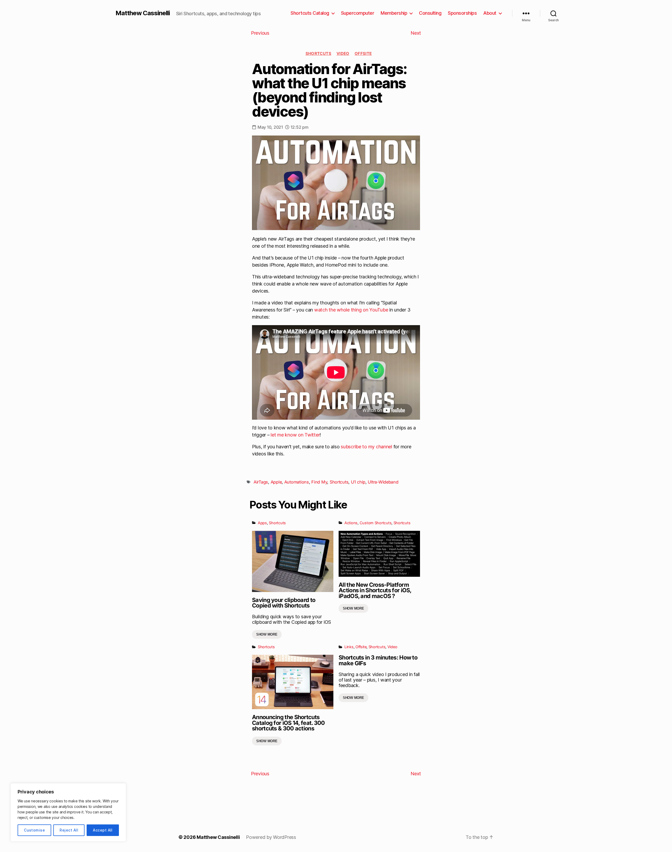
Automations (296, 482)
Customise (34, 830)
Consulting (430, 13)
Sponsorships (462, 13)
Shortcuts (318, 53)
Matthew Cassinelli (143, 13)
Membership (394, 13)
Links (349, 647)
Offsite (363, 53)
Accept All (103, 830)
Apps (262, 523)
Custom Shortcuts (376, 523)
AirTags (261, 482)
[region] (68, 812)
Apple (276, 482)
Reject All (69, 830)
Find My (319, 482)
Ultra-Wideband (383, 482)
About (489, 13)
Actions (351, 523)
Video (343, 53)
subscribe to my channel (366, 446)
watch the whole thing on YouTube (351, 310)
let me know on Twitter (295, 435)
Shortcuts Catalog (310, 13)
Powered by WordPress (271, 837)
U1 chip (358, 482)
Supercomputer (357, 13)
